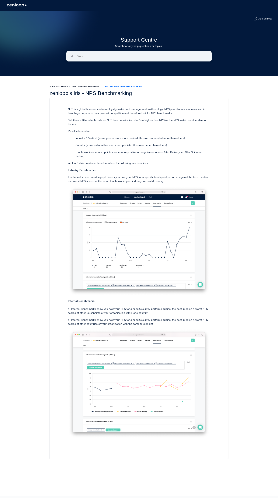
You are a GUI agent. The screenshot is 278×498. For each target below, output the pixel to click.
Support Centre (139, 40)
